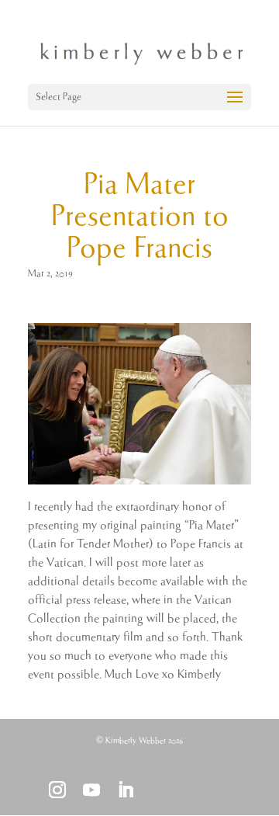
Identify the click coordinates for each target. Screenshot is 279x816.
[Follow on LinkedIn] (125, 790)
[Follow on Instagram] (57, 790)
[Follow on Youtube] (91, 790)
